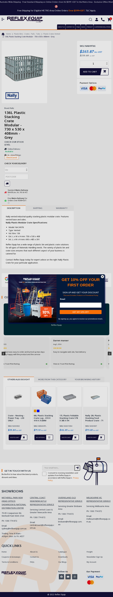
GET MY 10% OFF (80, 312)
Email (62, 299)
